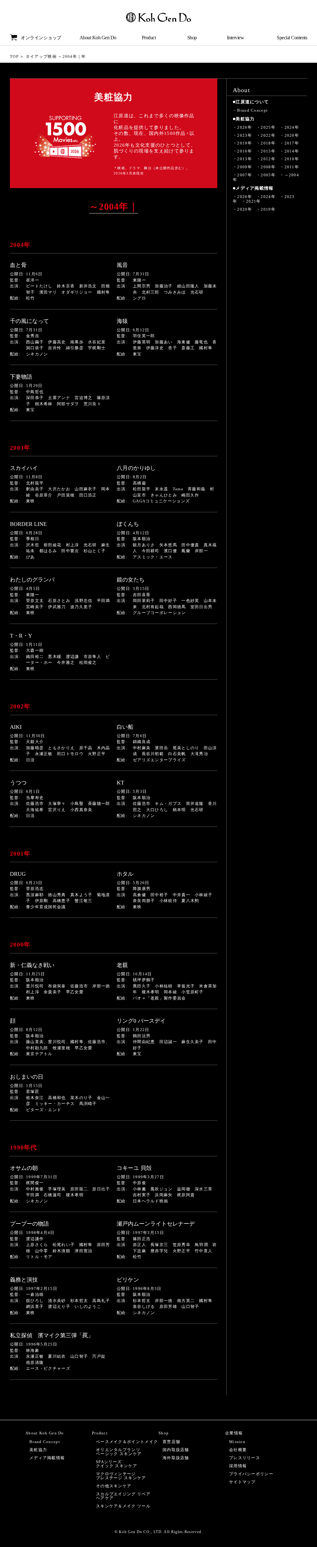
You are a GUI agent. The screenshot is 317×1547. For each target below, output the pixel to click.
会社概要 (238, 1449)
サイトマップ (242, 1482)
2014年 (291, 151)
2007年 (244, 175)
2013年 (244, 159)
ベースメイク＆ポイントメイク (127, 1441)
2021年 (253, 201)
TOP (14, 56)
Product (149, 37)
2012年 (268, 159)
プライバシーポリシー (251, 1474)
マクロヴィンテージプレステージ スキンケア (121, 1476)
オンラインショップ (41, 37)
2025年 (268, 127)
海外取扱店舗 (176, 1457)
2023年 (244, 135)
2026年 (244, 127)
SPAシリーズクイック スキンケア (116, 1463)
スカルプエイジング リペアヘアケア (123, 1496)
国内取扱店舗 (176, 1449)
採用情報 (238, 1465)
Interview (235, 37)
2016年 (244, 151)
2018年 (268, 143)
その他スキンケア (113, 1486)
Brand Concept (252, 110)
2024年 (291, 127)
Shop (192, 37)
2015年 (268, 151)
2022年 (268, 135)
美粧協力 (38, 1449)
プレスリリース (244, 1457)
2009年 (244, 167)
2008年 (268, 167)
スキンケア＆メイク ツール (123, 1506)
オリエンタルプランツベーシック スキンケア (118, 1451)
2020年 (291, 135)
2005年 (268, 175)
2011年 (291, 167)
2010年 (291, 159)
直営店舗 (171, 1441)
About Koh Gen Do (98, 37)
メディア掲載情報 (47, 1457)
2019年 (244, 143)
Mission (237, 1441)
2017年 (291, 143)
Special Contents (292, 37)
